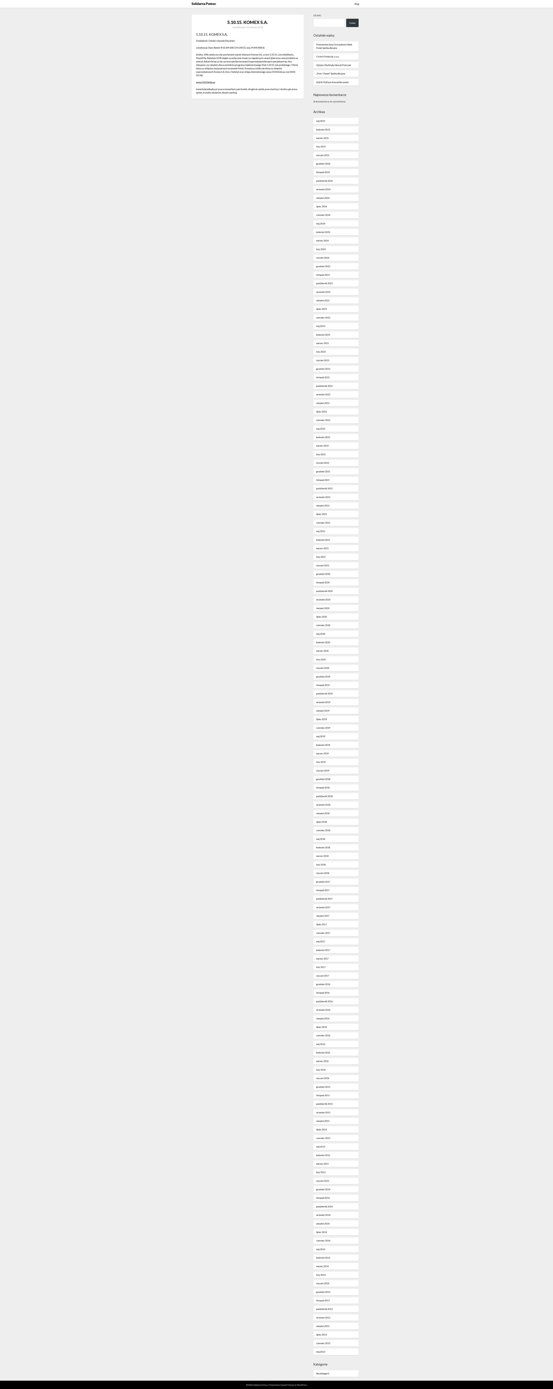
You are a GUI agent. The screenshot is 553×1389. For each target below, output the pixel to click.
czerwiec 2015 (323, 1138)
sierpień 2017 (322, 916)
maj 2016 (320, 1044)
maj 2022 (320, 428)
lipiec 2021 (321, 514)
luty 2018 (321, 864)
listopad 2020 (323, 582)
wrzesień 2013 (323, 1317)
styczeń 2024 (322, 257)
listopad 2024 (323, 172)
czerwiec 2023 (323, 317)
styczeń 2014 (322, 1283)
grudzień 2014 (323, 1189)
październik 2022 (324, 386)
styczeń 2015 (322, 1181)
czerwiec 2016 (323, 1035)
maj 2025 (320, 121)
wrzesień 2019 (323, 702)
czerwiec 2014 (323, 1240)
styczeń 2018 (322, 873)
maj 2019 (320, 736)
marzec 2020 (322, 651)
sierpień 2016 (322, 1018)
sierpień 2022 (322, 403)
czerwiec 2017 (323, 933)
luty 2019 (321, 762)
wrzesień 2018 (323, 804)
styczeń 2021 (322, 565)
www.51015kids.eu (205, 82)
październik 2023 (324, 283)
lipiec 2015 (321, 1129)
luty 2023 (321, 351)
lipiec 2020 (321, 616)
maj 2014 (320, 1249)
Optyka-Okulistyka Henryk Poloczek (333, 65)
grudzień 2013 (323, 1292)
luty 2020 (321, 659)
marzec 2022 (322, 445)
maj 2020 (320, 634)
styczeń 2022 (322, 463)
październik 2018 (324, 796)
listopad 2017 (323, 890)
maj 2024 (320, 223)
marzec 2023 (322, 343)
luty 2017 (321, 967)
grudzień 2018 (323, 779)
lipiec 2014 (321, 1232)
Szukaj (317, 15)
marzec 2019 (322, 753)
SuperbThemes (288, 1385)
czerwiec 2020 (323, 625)
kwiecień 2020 (323, 642)
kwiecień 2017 (323, 950)
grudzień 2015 (323, 1087)
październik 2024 (324, 181)
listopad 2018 (323, 787)
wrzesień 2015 (323, 1112)
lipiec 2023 (321, 309)
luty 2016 (321, 1069)
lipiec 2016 (321, 1027)
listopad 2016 (323, 992)
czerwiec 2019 (323, 728)
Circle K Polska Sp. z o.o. (327, 56)
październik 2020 (324, 591)
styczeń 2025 (322, 155)
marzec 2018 (322, 856)
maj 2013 (320, 1351)
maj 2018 (320, 839)
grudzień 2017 (323, 881)
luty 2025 (321, 146)
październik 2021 (324, 488)
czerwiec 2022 (323, 420)
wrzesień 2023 (323, 292)
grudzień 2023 (323, 266)
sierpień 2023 (322, 300)
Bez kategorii (322, 1373)
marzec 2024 (322, 240)
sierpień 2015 (322, 1121)
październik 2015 (324, 1104)
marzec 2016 (322, 1061)
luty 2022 (321, 454)
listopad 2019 (323, 685)
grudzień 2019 (323, 676)
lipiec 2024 (321, 206)
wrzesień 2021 (323, 497)
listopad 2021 (323, 480)
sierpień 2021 (322, 505)
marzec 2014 (322, 1266)
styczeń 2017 (322, 975)
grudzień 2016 (323, 984)
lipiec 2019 (321, 719)
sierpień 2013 (322, 1326)
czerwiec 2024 (323, 215)
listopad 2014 (323, 1198)
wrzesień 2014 (323, 1215)
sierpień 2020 (322, 608)
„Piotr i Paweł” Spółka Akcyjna (330, 73)
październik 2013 (324, 1309)
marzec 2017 (322, 958)
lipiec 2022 (321, 411)
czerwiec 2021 (323, 522)
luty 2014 (321, 1275)
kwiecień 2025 (323, 129)
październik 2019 (324, 693)
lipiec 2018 (321, 822)
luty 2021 (321, 557)
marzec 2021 (322, 548)
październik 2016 (324, 1001)
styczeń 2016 (322, 1078)
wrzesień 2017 (323, 907)
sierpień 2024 (322, 198)
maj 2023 (320, 326)
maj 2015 (320, 1146)
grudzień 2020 (323, 574)
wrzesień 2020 (323, 599)
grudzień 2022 (323, 369)
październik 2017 (324, 898)
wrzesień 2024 (323, 189)
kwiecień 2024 (323, 232)
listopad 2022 (323, 377)
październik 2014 (324, 1206)
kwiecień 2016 (323, 1052)
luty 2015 (321, 1172)
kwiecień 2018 (323, 847)
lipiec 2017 (321, 924)
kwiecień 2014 (323, 1257)
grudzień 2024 (323, 163)
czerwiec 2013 (323, 1343)
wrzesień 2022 (323, 394)
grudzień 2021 (323, 471)
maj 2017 (320, 941)
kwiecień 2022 (323, 437)
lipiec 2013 (321, 1334)
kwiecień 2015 (323, 1155)
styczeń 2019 (322, 770)
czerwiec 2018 (323, 830)
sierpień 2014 (322, 1223)
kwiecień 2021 (323, 540)
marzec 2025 (322, 138)
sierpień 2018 (322, 813)
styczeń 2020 (322, 668)
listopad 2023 (323, 275)
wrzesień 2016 (323, 1010)
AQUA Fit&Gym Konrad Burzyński (332, 82)
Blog (357, 4)
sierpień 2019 (322, 710)
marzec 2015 (322, 1163)
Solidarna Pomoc (204, 4)
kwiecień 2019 (323, 745)
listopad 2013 (323, 1300)
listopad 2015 (323, 1095)
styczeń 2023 (322, 360)
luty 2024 (321, 249)
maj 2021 (320, 531)
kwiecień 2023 (323, 334)
